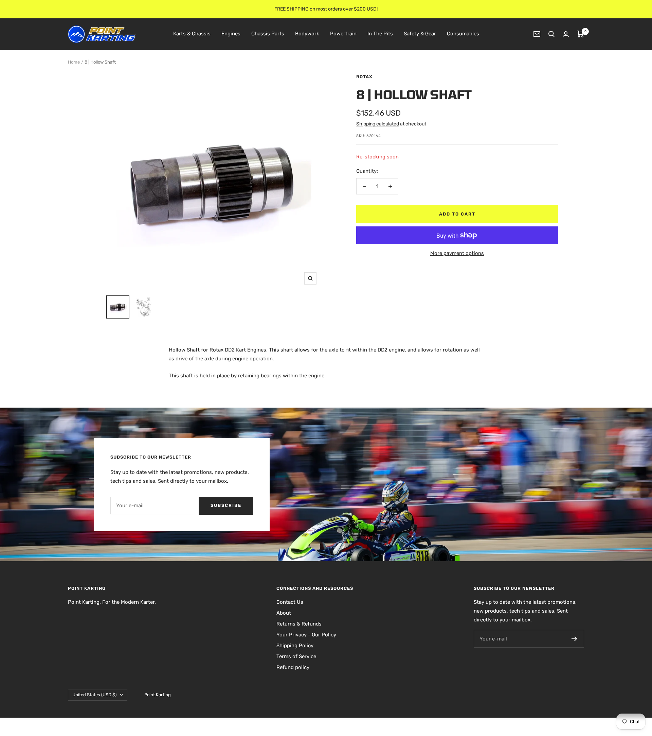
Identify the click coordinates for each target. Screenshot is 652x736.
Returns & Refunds (299, 624)
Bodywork (307, 34)
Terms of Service (296, 656)
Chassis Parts (267, 34)
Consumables (463, 34)
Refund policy (292, 667)
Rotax (364, 76)
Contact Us (289, 602)
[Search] (551, 34)
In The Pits (380, 34)
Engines (230, 34)
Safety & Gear (420, 34)
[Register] (574, 638)
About (283, 613)
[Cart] (580, 34)
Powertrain (343, 34)
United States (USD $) (94, 694)
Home (74, 62)
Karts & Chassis (192, 34)
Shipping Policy (294, 646)
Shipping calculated (377, 124)
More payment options (457, 253)
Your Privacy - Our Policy (306, 635)
